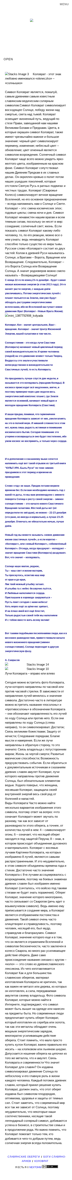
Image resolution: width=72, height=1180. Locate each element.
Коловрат (41, 1161)
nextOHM (35, 1167)
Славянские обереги (24, 1156)
